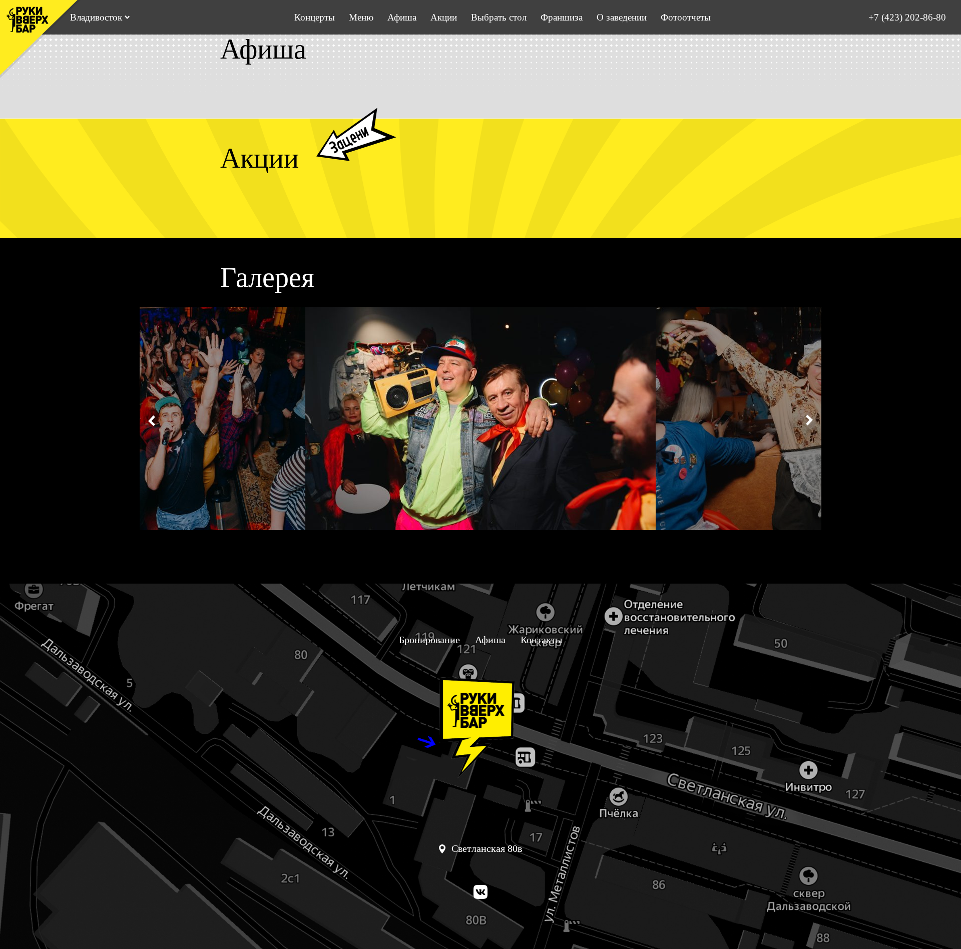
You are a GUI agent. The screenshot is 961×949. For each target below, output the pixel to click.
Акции (443, 17)
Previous (153, 420)
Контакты (541, 639)
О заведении (622, 17)
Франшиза (562, 17)
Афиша (401, 17)
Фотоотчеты (686, 17)
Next (807, 420)
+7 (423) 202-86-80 (907, 17)
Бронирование (429, 639)
